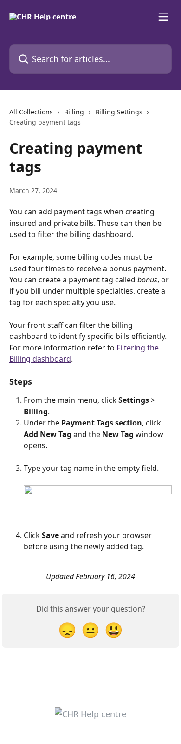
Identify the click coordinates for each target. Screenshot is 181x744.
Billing (74, 111)
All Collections (31, 111)
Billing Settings (118, 111)
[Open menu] (163, 16)
